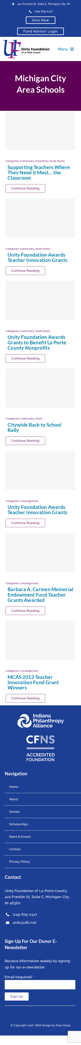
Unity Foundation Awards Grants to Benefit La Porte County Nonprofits (37, 342)
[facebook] (6, 931)
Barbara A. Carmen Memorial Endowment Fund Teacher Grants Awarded (40, 594)
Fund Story (41, 161)
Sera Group (63, 1025)
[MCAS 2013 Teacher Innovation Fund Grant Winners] (40, 640)
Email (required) (19, 977)
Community (27, 161)
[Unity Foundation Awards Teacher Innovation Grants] (40, 218)
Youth (38, 418)
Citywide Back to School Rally (35, 427)
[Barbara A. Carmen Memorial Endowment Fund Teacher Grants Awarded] (40, 552)
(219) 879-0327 (43, 11)
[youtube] (14, 931)
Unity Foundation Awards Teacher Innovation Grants (37, 257)
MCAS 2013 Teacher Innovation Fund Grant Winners (33, 682)
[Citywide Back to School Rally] (40, 388)
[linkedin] (22, 931)
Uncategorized (29, 501)
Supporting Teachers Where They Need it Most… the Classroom (39, 172)
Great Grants (57, 161)
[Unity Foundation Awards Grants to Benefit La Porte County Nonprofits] (40, 300)
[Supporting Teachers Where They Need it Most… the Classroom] (40, 130)
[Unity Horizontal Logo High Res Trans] (26, 41)
